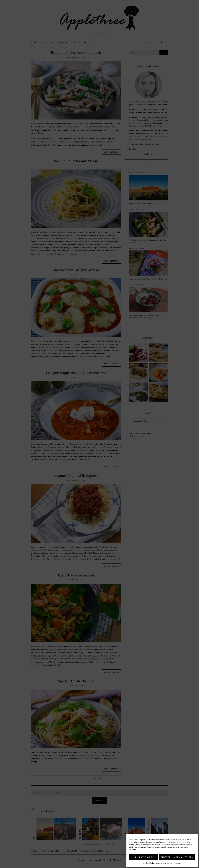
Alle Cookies (143, 857)
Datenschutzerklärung (164, 863)
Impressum (178, 863)
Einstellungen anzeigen (177, 857)
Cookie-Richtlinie (149, 863)
